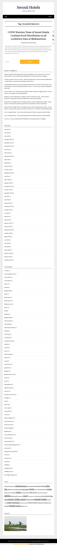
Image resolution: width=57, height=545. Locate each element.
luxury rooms (40, 492)
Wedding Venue (24, 506)
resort (25, 496)
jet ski (5, 381)
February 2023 (8, 183)
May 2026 (6, 136)
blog (5, 310)
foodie (45, 489)
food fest (35, 489)
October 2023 (7, 169)
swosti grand (30, 499)
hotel (18, 492)
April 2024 (7, 163)
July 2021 (6, 213)
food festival (7, 364)
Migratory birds (8, 387)
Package (6, 398)
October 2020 (7, 233)
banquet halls (7, 486)
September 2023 (8, 173)
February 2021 (8, 223)
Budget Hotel (7, 317)
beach (5, 294)
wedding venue (8, 471)
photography (20, 496)
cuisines (6, 347)
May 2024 (6, 159)
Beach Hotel (7, 297)
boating (6, 314)
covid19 (6, 344)
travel (11, 505)
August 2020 (7, 236)
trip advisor (7, 458)
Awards (6, 287)
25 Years (6, 270)
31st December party (9, 274)
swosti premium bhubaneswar (11, 444)
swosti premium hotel (24, 502)
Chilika (6, 331)
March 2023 (7, 179)
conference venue (8, 341)
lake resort (33, 492)
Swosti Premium (8, 441)
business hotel (7, 320)
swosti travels (32, 502)
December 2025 (8, 139)
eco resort (26, 489)
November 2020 (8, 230)
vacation (6, 461)
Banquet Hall (7, 290)
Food (5, 361)
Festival (6, 357)
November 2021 (8, 206)
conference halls (18, 489)
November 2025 (8, 142)
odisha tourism (14, 496)
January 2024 (7, 166)
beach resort (12, 486)
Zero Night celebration (10, 475)
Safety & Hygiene (8, 418)
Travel (5, 454)
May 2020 (6, 246)
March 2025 (7, 153)
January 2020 (7, 256)
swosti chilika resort (9, 434)
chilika (43, 486)
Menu (50, 16)
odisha (7, 495)
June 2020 (6, 243)
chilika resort (10, 489)
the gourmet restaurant (10, 451)
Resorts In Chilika (39, 496)
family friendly (7, 354)
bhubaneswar (21, 486)
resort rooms (30, 496)
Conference (7, 337)
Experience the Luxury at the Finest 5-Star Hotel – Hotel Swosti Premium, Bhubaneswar (30, 108)
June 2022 (6, 199)
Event (5, 351)
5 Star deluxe (7, 277)
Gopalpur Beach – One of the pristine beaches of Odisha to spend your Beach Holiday (29, 112)
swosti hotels (40, 499)
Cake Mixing (7, 324)
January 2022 (7, 203)
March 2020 (7, 250)
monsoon (6, 391)
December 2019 (8, 260)
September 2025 (8, 146)
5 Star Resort (7, 280)
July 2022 (6, 196)
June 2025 (6, 149)
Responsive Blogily (36, 541)
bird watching (30, 486)
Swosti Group (32, 42)
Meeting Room (8, 384)
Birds (5, 307)
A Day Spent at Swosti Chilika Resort (18, 93)
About (5, 284)
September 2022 (8, 193)
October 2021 (7, 209)
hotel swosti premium (25, 492)
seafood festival (8, 421)
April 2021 (7, 220)
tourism (6, 506)
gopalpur (6, 371)
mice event (45, 492)
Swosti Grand (7, 438)
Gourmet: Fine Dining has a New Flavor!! (24, 81)
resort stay (7, 408)
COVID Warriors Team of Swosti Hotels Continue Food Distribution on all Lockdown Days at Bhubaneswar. (28, 35)
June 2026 (6, 132)
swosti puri (7, 448)
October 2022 (7, 189)
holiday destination (7, 492)
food (32, 489)
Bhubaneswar (7, 304)
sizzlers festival (8, 424)
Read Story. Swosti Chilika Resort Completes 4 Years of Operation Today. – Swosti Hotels (26, 96)
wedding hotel (7, 468)
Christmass (7, 334)
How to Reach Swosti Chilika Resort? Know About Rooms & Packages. (30, 76)
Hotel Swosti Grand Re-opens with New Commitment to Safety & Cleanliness (28, 103)
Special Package (8, 428)
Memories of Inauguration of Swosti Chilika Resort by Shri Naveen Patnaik (22, 98)
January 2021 (7, 226)
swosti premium (13, 502)
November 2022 (8, 186)
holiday (49, 489)
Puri (5, 401)
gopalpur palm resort (9, 374)
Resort (6, 404)
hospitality (14, 492)
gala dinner (7, 367)
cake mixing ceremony (9, 327)
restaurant (7, 411)
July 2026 (6, 129)
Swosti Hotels (28, 7)
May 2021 (6, 216)
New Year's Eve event (9, 394)
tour (50, 502)
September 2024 (8, 156)
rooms (5, 414)
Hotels (6, 377)
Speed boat (7, 431)
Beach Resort (7, 300)
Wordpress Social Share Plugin (21, 544)
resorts (34, 496)
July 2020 (6, 240)
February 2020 (8, 253)
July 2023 (6, 176)
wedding (6, 464)
